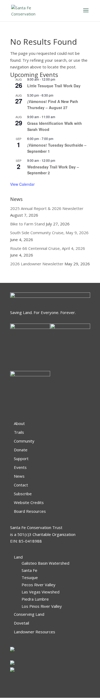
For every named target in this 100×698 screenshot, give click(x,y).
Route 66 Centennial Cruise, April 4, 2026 (47, 248)
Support (21, 458)
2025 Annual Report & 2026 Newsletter (46, 208)
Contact (21, 485)
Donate (20, 449)
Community (24, 441)
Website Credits (29, 502)
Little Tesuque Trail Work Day (54, 85)
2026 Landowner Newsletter (36, 263)
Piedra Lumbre (35, 599)
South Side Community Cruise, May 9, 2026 (49, 232)
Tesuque (30, 577)
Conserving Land (29, 614)
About (19, 423)
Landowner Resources (34, 631)
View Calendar (22, 184)
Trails (19, 432)
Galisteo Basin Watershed (45, 563)
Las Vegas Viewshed (40, 591)
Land (18, 557)
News (19, 476)
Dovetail (21, 623)
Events (20, 467)
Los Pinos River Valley (42, 606)
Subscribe (23, 493)
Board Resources (30, 511)
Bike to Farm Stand (27, 223)
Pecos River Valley (38, 584)
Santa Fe (29, 570)
